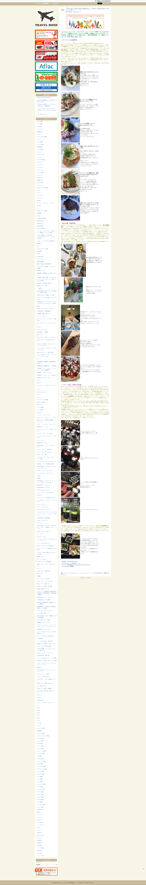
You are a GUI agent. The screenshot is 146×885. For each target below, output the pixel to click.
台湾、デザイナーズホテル (43, 531)
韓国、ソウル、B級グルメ (43, 583)
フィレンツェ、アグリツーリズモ (45, 581)
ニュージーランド (41, 316)
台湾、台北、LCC (41, 392)
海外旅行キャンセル (42, 442)
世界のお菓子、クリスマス (43, 487)
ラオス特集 (40, 743)
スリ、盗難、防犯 (41, 613)
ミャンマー (40, 814)
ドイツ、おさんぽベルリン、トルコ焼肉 (46, 658)
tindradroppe (40, 256)
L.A (38, 705)
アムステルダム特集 (42, 136)
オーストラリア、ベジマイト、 (44, 509)
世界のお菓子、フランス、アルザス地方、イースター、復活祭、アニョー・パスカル (46, 527)
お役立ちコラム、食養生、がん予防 (45, 295)
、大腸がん (40, 288)
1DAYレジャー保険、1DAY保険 (44, 586)
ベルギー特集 (40, 807)
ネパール (39, 185)
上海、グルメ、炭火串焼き (43, 571)
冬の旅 (38, 200)
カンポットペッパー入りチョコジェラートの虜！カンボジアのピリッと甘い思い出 (46, 110)
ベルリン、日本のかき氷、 (43, 676)
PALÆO (64, 561)
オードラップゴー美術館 (68, 566)
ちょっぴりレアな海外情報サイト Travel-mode (47, 3)
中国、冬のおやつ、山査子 (43, 620)
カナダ (38, 327)
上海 (38, 215)
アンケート (40, 837)
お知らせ (39, 832)
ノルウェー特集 (41, 789)
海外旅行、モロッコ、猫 (43, 377)
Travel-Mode (40, 182)
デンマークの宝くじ (42, 559)
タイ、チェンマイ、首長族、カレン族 (46, 497)
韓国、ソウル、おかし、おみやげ (45, 308)
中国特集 (39, 213)
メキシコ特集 (40, 792)
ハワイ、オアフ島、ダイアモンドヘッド (46, 452)
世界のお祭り (40, 700)
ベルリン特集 (40, 172)
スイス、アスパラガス (42, 507)
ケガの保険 (40, 638)
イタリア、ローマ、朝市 (43, 674)
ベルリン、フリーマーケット (44, 415)
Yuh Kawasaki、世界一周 (43, 655)
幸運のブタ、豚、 (41, 270)
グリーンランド (41, 440)
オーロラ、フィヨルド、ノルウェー (45, 203)
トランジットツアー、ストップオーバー (46, 461)
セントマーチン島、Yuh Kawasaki (45, 636)
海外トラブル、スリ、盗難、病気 (45, 352)
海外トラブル (40, 835)
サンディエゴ (40, 170)
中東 (38, 710)
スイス (38, 830)
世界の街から (40, 809)
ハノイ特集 (40, 124)
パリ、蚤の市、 (41, 409)
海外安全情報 (40, 261)
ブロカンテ (40, 412)
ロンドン (39, 568)
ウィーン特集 (40, 746)
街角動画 (39, 131)
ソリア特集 (40, 149)
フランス (39, 152)
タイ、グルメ (40, 534)
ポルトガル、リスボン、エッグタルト (46, 337)
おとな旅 (39, 853)
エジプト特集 (40, 748)
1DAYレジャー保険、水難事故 (44, 688)
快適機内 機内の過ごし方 (43, 313)
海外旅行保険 (99, 573)
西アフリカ (40, 404)
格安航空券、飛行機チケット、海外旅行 (46, 365)
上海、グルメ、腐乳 (42, 454)
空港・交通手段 (41, 228)
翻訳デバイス (40, 556)
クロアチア (40, 162)
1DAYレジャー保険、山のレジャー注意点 (47, 660)
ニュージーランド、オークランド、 (45, 473)
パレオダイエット (66, 563)
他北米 (38, 478)
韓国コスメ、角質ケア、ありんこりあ (46, 643)
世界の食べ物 (40, 220)
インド (38, 208)
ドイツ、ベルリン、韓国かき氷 (44, 449)
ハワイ (38, 139)
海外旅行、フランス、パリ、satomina (46, 375)
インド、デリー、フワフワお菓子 (45, 492)
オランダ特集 (40, 797)
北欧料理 (39, 251)
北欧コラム (40, 177)
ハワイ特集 (40, 141)
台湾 (38, 713)
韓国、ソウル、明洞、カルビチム (45, 683)
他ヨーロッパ (40, 334)
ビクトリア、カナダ (42, 329)
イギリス (39, 197)
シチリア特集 (40, 738)
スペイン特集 (40, 741)
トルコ (38, 725)
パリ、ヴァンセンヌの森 (43, 578)
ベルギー (39, 697)
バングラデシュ (41, 825)
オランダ (39, 695)
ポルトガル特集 (41, 733)
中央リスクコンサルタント (43, 490)
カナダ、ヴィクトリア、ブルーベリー (46, 424)
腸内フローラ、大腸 (42, 285)
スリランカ (40, 175)
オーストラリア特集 (42, 769)
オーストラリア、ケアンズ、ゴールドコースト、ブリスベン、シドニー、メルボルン (46, 513)
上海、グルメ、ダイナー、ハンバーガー (46, 417)
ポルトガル (40, 819)
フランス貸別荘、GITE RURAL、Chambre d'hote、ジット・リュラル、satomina (46, 237)
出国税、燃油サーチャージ (43, 588)
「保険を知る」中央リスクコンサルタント (103, 1)
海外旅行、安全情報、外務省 (44, 283)
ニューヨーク (40, 195)
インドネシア (40, 129)
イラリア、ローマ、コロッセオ (44, 470)
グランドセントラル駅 (42, 248)
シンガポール (40, 822)
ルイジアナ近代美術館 (67, 564)
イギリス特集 (40, 794)
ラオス (38, 827)
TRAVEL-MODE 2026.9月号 (44, 97)
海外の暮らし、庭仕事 (42, 332)
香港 (38, 812)
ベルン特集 (40, 121)
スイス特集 (40, 763)
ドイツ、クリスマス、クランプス (45, 702)
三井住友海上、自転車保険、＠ (44, 311)
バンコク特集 (40, 144)
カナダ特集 (40, 802)
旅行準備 (39, 845)
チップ (38, 359)
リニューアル (40, 855)
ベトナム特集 (40, 799)
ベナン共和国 (40, 407)
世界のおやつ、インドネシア (44, 597)
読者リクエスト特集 (42, 210)
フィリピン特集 (41, 804)
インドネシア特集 (41, 766)
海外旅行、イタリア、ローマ (44, 372)
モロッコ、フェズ (41, 536)
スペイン (39, 134)
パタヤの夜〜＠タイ (42, 114)
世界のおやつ (40, 223)
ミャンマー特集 (41, 753)
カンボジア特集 (41, 774)
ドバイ (38, 720)
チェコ (38, 394)
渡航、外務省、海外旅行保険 (44, 264)
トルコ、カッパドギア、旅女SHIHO (45, 241)
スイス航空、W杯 (41, 685)
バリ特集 (39, 126)
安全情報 (39, 840)
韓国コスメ (40, 667)
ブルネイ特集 (40, 758)
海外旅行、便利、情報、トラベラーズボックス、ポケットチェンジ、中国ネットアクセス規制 (46, 279)
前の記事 (82, 577)
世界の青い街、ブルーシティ (44, 629)
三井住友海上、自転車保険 (43, 518)
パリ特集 (39, 756)
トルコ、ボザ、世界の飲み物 (44, 646)
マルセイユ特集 (41, 728)
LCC (38, 380)
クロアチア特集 (41, 159)
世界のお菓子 (40, 226)
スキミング (40, 397)
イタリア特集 (40, 848)
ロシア (38, 192)
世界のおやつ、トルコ (42, 426)
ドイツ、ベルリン (41, 504)
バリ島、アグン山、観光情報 (44, 561)
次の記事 (88, 577)
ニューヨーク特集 (41, 784)
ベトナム (39, 817)
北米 (38, 707)
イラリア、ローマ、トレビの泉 (44, 433)
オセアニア (40, 495)
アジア (38, 389)
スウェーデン (40, 258)
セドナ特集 (40, 781)
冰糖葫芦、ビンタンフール (43, 622)
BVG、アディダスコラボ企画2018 (45, 545)
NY (38, 246)
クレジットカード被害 (42, 399)
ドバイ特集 (40, 786)
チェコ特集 (40, 776)
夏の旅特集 (40, 147)
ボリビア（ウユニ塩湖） (43, 187)
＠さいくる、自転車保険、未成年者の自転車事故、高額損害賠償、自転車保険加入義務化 (46, 593)
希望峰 (38, 576)
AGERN (39, 243)
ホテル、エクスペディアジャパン (45, 653)
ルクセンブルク (41, 154)
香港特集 (39, 730)
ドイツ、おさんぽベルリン (43, 543)
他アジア (39, 382)
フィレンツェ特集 (41, 751)
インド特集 (40, 779)
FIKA (38, 253)
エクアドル (40, 164)
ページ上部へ (143, 869)
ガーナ (38, 715)
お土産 (38, 205)
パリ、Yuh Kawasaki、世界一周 (44, 641)
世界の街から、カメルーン (43, 485)
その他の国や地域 (41, 218)
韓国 (38, 306)
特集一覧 (39, 850)
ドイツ (38, 157)
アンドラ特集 (40, 771)
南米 (38, 718)
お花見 (38, 475)
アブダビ (39, 723)
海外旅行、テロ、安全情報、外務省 (45, 464)
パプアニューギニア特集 (43, 735)
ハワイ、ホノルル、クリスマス (44, 610)
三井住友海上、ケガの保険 (43, 599)
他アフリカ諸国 (41, 402)
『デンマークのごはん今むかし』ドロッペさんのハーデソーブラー (87, 9)
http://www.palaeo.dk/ (72, 561)
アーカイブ (38, 862)
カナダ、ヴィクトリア (42, 520)
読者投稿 (39, 842)
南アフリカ (40, 573)
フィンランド (40, 167)
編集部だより (40, 180)
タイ (38, 190)
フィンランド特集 (41, 761)
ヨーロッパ (40, 523)
